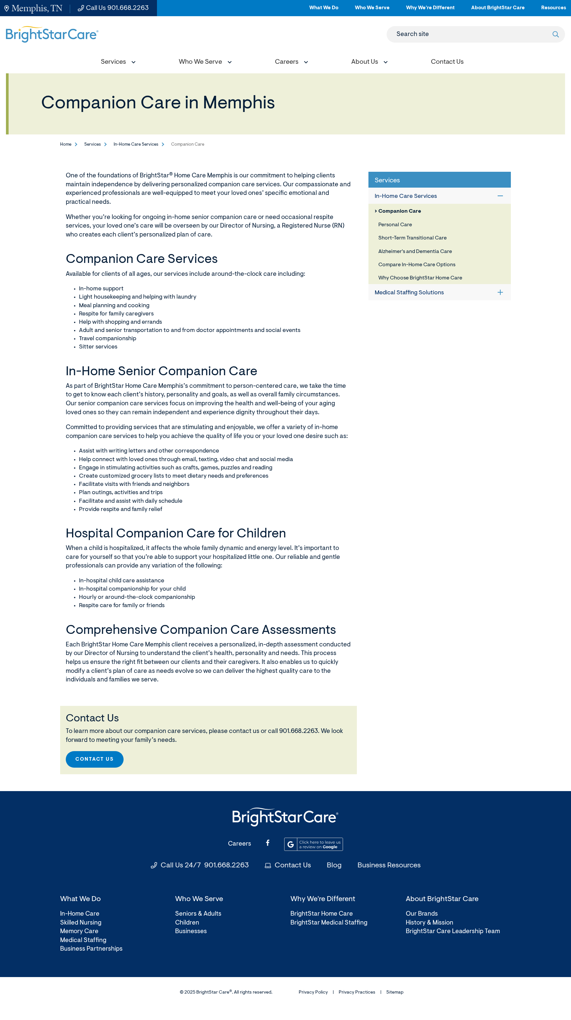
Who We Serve (372, 10)
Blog (334, 865)
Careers (239, 844)
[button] (116, 63)
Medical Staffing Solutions (409, 293)
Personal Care (395, 225)
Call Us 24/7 (205, 865)
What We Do (323, 10)
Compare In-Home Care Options (416, 265)
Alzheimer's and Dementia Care (415, 251)
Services (92, 144)
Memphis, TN (37, 8)
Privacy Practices (357, 992)
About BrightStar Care (498, 10)
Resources (553, 10)
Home (65, 144)
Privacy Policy (313, 992)
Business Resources (389, 865)
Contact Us (94, 759)
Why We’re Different (430, 10)
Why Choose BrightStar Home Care (420, 278)
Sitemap (394, 992)
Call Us (117, 8)
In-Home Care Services (136, 144)
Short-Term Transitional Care (412, 238)
